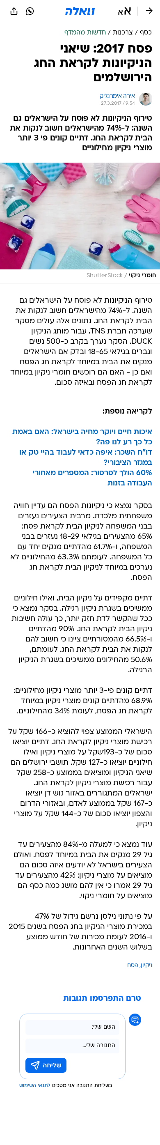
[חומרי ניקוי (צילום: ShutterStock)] (80, 223)
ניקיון (146, 965)
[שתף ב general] (13, 11)
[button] (124, 11)
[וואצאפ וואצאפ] (30, 11)
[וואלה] (80, 11)
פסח (132, 965)
